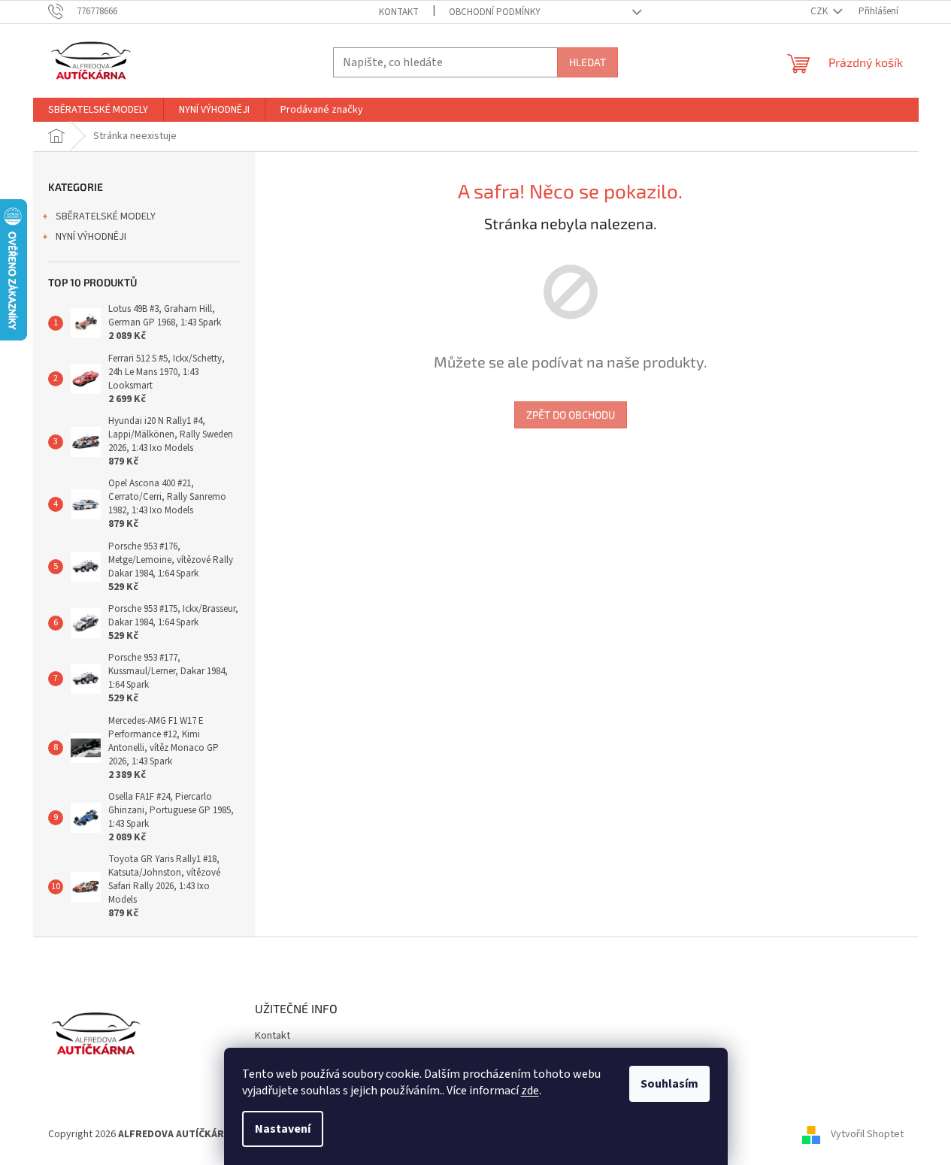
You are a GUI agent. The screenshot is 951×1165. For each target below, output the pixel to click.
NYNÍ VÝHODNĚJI (91, 236)
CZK (820, 11)
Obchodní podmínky (495, 12)
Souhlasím (669, 1084)
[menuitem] (98, 110)
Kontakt (399, 12)
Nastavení (282, 1129)
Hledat (587, 62)
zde (530, 1090)
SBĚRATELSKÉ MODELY (106, 216)
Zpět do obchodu (570, 414)
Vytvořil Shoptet (867, 1134)
